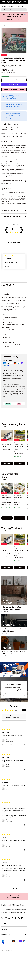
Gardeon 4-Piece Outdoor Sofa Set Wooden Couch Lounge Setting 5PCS (18, 448)
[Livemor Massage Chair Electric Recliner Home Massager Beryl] (7, 435)
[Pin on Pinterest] (13, 285)
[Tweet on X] (7, 285)
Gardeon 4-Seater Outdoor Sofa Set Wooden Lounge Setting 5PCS (19, 500)
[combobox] (14, 9)
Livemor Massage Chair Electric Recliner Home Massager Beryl (6, 447)
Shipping (3, 72)
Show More (17, 816)
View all (3, 426)
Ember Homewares (5, 65)
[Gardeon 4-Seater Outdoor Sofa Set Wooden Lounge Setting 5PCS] (19, 488)
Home (2, 24)
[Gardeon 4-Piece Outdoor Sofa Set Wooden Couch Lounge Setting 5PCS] (19, 435)
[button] (22, 6)
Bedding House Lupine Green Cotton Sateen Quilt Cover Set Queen (13, 25)
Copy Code (18, 19)
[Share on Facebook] (10, 285)
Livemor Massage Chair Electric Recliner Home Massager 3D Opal (6, 500)
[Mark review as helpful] (24, 745)
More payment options (14, 90)
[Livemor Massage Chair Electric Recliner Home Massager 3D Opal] (7, 488)
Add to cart (18, 79)
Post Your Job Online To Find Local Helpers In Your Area (14, 117)
